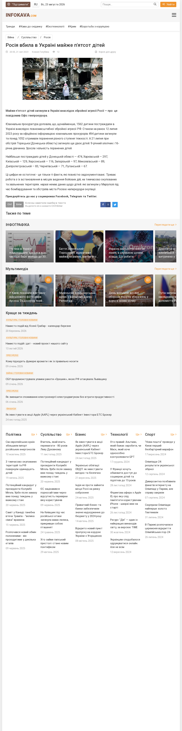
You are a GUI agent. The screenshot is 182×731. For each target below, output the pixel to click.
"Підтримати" (20, 4)
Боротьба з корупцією (95, 26)
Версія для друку (107, 52)
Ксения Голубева (40, 52)
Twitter (91, 196)
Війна (11, 37)
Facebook (62, 196)
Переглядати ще (164, 224)
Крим (73, 26)
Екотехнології (55, 26)
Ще (33, 434)
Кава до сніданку (31, 26)
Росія (47, 37)
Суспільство (29, 37)
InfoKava (21, 15)
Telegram (76, 196)
